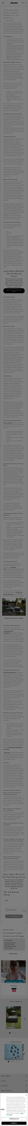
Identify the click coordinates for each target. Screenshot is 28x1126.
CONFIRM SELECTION (14, 1119)
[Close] (26, 1095)
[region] (14, 1109)
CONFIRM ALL (14, 1123)
